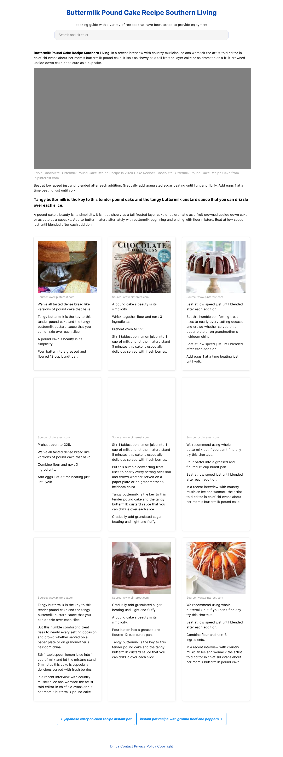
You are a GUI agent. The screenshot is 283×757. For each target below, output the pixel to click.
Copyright (165, 746)
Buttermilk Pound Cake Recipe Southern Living (141, 12)
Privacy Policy (145, 746)
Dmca (114, 746)
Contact (126, 746)
